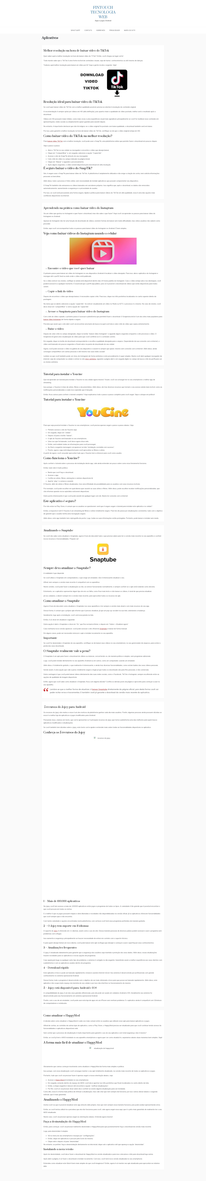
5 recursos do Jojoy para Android (64, 707)
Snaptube (103, 629)
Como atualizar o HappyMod (61, 1015)
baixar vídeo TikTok (55, 141)
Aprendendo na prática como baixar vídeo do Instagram (78, 208)
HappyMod (59, 1080)
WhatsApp (75, 30)
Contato (88, 30)
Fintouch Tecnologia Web (103, 12)
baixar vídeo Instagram (52, 319)
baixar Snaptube (99, 689)
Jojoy (56, 931)
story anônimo (90, 359)
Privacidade (114, 30)
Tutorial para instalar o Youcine (63, 374)
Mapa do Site (129, 30)
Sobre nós (100, 30)
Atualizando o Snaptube (58, 530)
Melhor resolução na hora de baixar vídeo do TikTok (76, 50)
